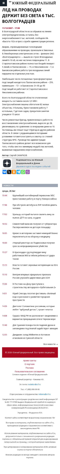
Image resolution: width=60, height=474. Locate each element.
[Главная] (34, 3)
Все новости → (50, 344)
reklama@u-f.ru (44, 394)
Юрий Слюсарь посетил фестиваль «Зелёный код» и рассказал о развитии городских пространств (34, 296)
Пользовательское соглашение (30, 371)
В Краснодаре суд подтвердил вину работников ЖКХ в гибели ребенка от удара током (34, 255)
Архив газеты (29, 360)
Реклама (30, 367)
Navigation (3, 3)
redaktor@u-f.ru (34, 384)
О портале (30, 364)
